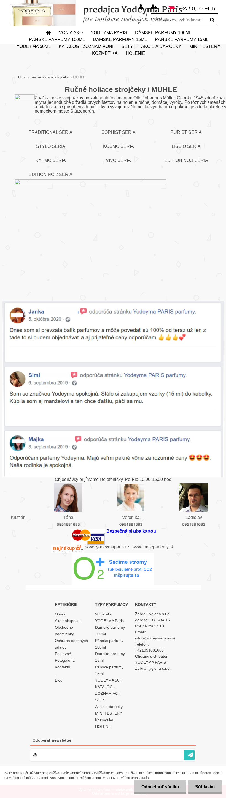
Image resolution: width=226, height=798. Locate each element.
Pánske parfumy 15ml (181, 39)
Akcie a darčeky (161, 46)
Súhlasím (205, 787)
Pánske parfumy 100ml (57, 39)
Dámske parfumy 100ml (163, 32)
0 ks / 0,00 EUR (196, 9)
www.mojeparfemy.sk (153, 546)
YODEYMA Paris (109, 32)
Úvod (22, 77)
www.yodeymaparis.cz (107, 546)
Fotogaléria (65, 660)
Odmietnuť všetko (160, 787)
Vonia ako (71, 32)
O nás (60, 614)
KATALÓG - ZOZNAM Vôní (86, 46)
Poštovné (63, 654)
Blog (59, 680)
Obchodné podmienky (64, 630)
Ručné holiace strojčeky (50, 77)
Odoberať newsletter (52, 740)
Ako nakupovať (68, 621)
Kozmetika (105, 53)
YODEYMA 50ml (34, 46)
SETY (127, 46)
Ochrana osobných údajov (71, 643)
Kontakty (62, 667)
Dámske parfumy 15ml (120, 39)
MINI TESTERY (204, 46)
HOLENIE (135, 53)
